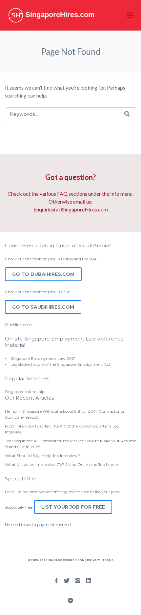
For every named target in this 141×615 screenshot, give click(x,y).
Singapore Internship (25, 391)
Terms (107, 560)
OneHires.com (18, 324)
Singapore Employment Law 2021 (42, 358)
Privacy (93, 560)
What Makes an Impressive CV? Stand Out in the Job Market (62, 464)
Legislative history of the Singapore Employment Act (60, 364)
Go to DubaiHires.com (43, 274)
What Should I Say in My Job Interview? (42, 455)
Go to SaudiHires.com (43, 307)
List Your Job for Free (73, 507)
